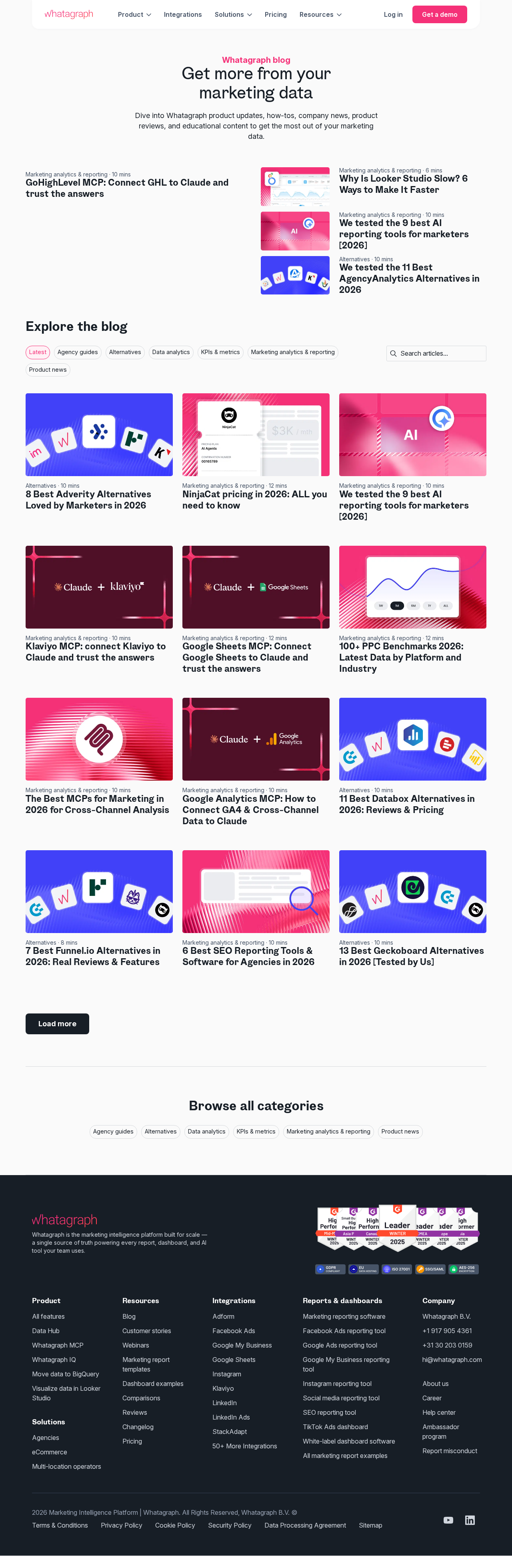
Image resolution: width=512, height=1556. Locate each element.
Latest (37, 351)
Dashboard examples (153, 1384)
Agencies (45, 1438)
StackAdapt (229, 1432)
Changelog (138, 1427)
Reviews (134, 1412)
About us (435, 1384)
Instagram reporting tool (337, 1384)
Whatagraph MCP (58, 1345)
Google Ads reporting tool (340, 1345)
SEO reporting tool (329, 1412)
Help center (439, 1412)
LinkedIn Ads (231, 1417)
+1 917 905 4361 (447, 1331)
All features (48, 1316)
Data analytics (171, 351)
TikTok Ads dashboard (335, 1427)
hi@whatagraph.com (452, 1360)
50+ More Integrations (244, 1446)
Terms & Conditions (60, 1525)
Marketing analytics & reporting (67, 174)
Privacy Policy (121, 1525)
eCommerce (49, 1452)
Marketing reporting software (344, 1316)
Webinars (135, 1345)
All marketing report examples (345, 1456)
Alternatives (354, 259)
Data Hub (46, 1331)
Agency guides (78, 351)
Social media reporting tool (341, 1398)
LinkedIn (224, 1403)
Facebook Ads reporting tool (344, 1331)
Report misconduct (449, 1451)
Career (432, 1398)
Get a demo (440, 14)
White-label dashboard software (349, 1441)
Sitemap (370, 1525)
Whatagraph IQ (54, 1360)
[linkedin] (470, 1520)
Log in (393, 14)
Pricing (276, 14)
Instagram (226, 1374)
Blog (129, 1316)
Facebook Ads (233, 1331)
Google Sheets (234, 1360)
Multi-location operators (66, 1466)
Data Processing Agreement (305, 1525)
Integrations (183, 14)
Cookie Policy (175, 1525)
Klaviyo (223, 1388)
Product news (48, 369)
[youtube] (448, 1520)
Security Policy (230, 1525)
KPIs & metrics (220, 351)
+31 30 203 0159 (447, 1345)
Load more (57, 1023)
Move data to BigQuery (65, 1374)
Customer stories (146, 1331)
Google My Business (242, 1345)
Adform (223, 1316)
